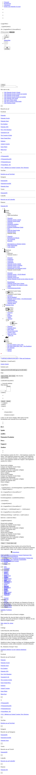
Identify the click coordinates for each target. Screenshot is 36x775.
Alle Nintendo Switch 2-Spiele (12, 92)
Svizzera (6, 590)
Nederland (7, 568)
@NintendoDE (5, 156)
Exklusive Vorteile (12, 301)
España (6, 562)
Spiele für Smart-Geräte (13, 230)
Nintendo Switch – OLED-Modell (16, 274)
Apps (8, 314)
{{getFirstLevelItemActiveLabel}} (10, 358)
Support (21, 555)
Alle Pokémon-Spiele (9, 103)
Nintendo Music (11, 303)
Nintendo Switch (5, 118)
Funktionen (10, 259)
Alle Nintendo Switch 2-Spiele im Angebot (15, 94)
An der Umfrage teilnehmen (18, 649)
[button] (19, 210)
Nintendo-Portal (11, 232)
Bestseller (9, 241)
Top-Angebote (11, 239)
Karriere (9, 349)
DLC (8, 229)
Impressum (26, 555)
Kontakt (16, 561)
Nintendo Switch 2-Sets (13, 267)
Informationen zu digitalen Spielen (16, 244)
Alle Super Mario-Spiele (10, 100)
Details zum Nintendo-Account (12, 6)
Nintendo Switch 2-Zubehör (14, 265)
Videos (9, 317)
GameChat (10, 261)
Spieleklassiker (11, 300)
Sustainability (22, 559)
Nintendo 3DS (4, 127)
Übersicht (6, 2)
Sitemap (9, 350)
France (6, 578)
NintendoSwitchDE (6, 183)
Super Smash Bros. (6, 138)
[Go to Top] (18, 353)
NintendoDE (4, 180)
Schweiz (6, 599)
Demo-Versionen (11, 225)
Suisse (5, 601)
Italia (5, 566)
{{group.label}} (4, 377)
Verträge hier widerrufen (12, 559)
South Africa (7, 580)
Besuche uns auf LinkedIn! (8, 199)
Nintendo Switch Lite (13, 277)
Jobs (30, 555)
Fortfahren (9, 610)
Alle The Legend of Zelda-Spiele (13, 101)
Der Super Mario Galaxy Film (15, 344)
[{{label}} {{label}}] (6, 391)
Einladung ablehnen (6, 649)
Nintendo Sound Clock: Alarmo (15, 283)
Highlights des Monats (13, 238)
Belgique (6, 574)
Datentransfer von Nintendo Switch (16, 268)
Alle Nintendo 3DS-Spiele (11, 98)
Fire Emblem (4, 124)
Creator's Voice (11, 332)
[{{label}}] (8, 386)
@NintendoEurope (6, 162)
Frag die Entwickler (12, 331)
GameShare (10, 262)
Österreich (6, 595)
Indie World (10, 329)
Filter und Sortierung (25, 358)
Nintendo (3, 115)
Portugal (6, 571)
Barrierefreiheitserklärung (7, 561)
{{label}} (3, 392)
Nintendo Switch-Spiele (13, 221)
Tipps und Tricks (11, 334)
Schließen (3, 610)
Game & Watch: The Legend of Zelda (17, 285)
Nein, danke (4, 623)
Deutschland (7, 575)
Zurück (3, 364)
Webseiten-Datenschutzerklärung (9, 556)
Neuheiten (10, 222)
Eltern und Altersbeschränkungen (9, 555)
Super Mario (4, 147)
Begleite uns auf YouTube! (8, 174)
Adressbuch (7, 5)
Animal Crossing (5, 144)
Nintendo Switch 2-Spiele (14, 219)
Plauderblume (11, 282)
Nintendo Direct (11, 328)
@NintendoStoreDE (6, 159)
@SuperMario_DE (6, 164)
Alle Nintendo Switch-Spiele (11, 95)
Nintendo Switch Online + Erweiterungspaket (19, 298)
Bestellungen (7, 3)
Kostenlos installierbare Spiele (15, 227)
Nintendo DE (4, 206)
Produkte (9, 315)
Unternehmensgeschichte (14, 288)
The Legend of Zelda (6, 135)
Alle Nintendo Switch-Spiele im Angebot (15, 97)
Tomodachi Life (5, 132)
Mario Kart (4, 149)
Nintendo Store (5, 121)
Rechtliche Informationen (19, 558)
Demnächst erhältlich (13, 224)
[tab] (18, 552)
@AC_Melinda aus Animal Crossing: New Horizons (15, 167)
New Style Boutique (6, 129)
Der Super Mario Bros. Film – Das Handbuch (19, 346)
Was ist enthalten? (12, 297)
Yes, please (10, 623)
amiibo (9, 286)
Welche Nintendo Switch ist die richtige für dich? (20, 279)
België (5, 584)
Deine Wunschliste (12, 245)
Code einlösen (11, 247)
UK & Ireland (7, 578)
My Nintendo (10, 347)
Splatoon (3, 141)
